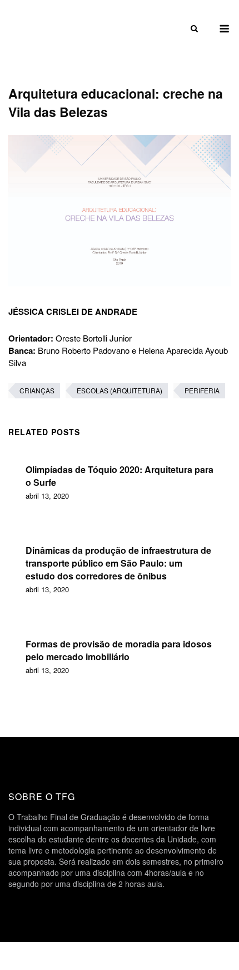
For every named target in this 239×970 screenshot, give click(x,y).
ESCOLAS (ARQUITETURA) (119, 390)
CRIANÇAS (36, 390)
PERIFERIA (202, 390)
